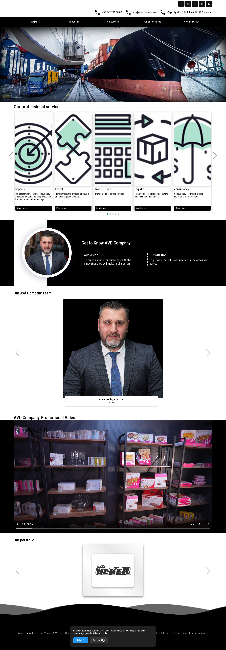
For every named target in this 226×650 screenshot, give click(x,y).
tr (181, 3)
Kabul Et (81, 640)
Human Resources (152, 21)
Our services (113, 21)
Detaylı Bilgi (99, 640)
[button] (222, 64)
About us (31, 633)
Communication (191, 21)
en (188, 3)
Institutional (73, 21)
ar (195, 3)
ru (209, 3)
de (202, 3)
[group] (33, 162)
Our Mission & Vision (51, 633)
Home (34, 22)
